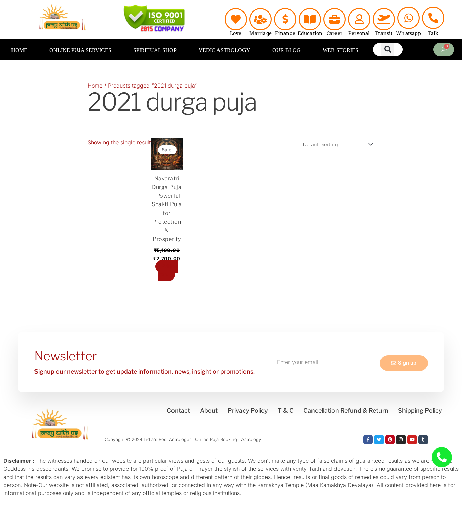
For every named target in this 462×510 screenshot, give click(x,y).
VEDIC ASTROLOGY (224, 50)
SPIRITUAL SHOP (155, 50)
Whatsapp (408, 33)
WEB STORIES (341, 50)
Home (95, 85)
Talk (433, 33)
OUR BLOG (286, 50)
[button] (387, 49)
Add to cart (168, 270)
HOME (19, 50)
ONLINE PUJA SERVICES (80, 50)
